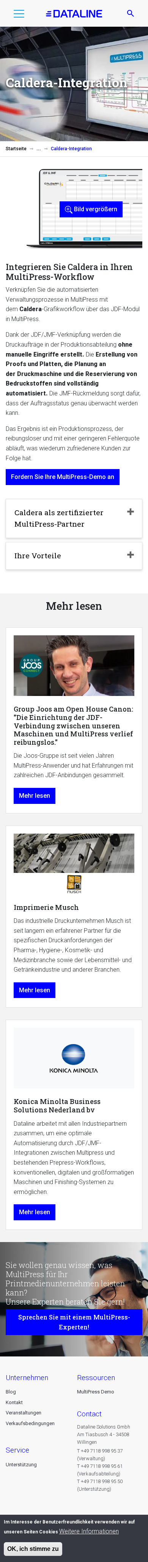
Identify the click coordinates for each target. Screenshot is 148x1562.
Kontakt (14, 1402)
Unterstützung (21, 1464)
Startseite (16, 148)
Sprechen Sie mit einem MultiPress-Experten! (74, 1322)
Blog (11, 1392)
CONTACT (89, 1413)
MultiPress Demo (95, 1392)
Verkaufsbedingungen (30, 1423)
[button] (19, 15)
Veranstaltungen (23, 1413)
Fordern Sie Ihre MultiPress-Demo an (62, 476)
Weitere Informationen (89, 1531)
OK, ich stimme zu (33, 1549)
